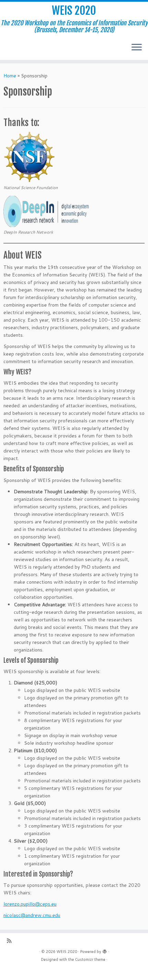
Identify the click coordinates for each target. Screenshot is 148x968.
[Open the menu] (136, 47)
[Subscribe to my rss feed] (11, 940)
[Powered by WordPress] (104, 950)
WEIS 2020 (74, 10)
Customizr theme (90, 959)
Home (9, 75)
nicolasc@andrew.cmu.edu (31, 915)
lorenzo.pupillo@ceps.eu (29, 904)
